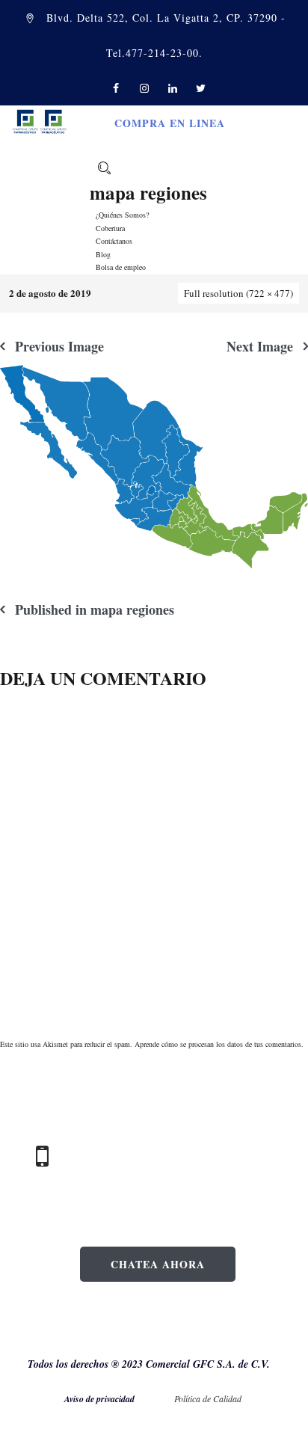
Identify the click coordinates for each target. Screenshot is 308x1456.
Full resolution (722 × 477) (238, 293)
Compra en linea (169, 123)
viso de (83, 1398)
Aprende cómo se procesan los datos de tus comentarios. (219, 1044)
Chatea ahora (158, 1264)
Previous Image (59, 346)
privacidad (115, 1398)
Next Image (260, 346)
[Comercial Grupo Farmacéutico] (39, 120)
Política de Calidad (209, 1398)
